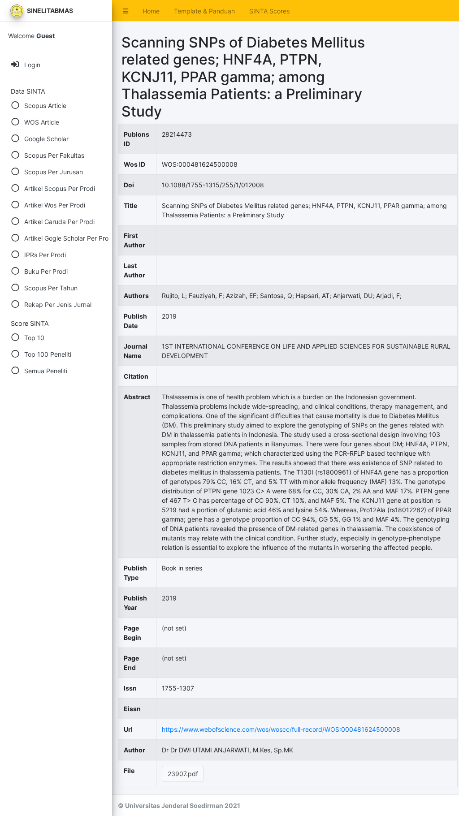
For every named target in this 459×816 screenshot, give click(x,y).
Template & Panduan (204, 11)
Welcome (31, 35)
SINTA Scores (269, 11)
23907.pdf (183, 773)
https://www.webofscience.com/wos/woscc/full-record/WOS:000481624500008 (281, 729)
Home (151, 11)
